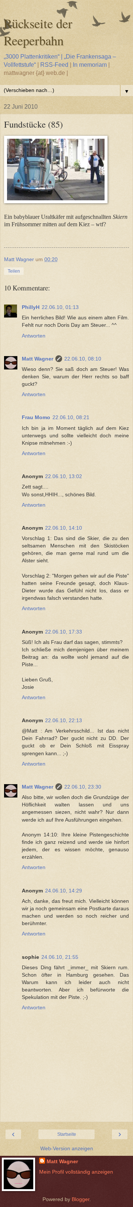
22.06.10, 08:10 (82, 359)
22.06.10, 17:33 (63, 632)
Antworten (33, 336)
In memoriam (90, 65)
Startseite (66, 1134)
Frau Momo (36, 417)
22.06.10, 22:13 (63, 720)
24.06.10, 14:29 (63, 891)
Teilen (14, 271)
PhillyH (31, 307)
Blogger (80, 1199)
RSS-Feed (54, 65)
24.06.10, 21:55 (59, 957)
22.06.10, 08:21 (70, 417)
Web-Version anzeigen (66, 1148)
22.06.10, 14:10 (63, 528)
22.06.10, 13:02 (63, 476)
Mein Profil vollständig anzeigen (76, 1172)
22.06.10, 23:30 (82, 787)
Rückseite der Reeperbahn (38, 32)
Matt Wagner (37, 359)
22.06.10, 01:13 (60, 307)
